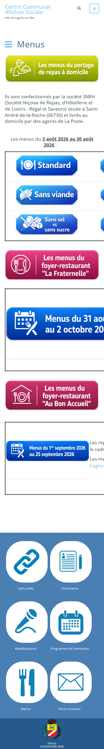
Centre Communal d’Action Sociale (52, 733)
